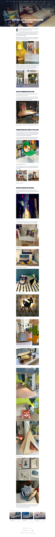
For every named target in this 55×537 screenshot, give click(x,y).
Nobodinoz (21, 456)
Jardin (40, 1)
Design (14, 1)
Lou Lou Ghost (27, 133)
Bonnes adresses (26, 1)
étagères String (25, 166)
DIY (10, 1)
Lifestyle (32, 1)
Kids (17, 1)
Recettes (36, 1)
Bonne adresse (27, 17)
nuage (26, 267)
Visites (21, 1)
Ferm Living (22, 219)
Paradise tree (31, 346)
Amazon (25, 164)
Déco (7, 1)
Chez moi (44, 1)
